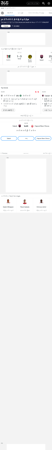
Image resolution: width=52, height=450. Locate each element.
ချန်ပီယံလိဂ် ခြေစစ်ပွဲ (26, 120)
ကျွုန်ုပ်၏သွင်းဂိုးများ (33, 3)
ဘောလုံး (2, 8)
